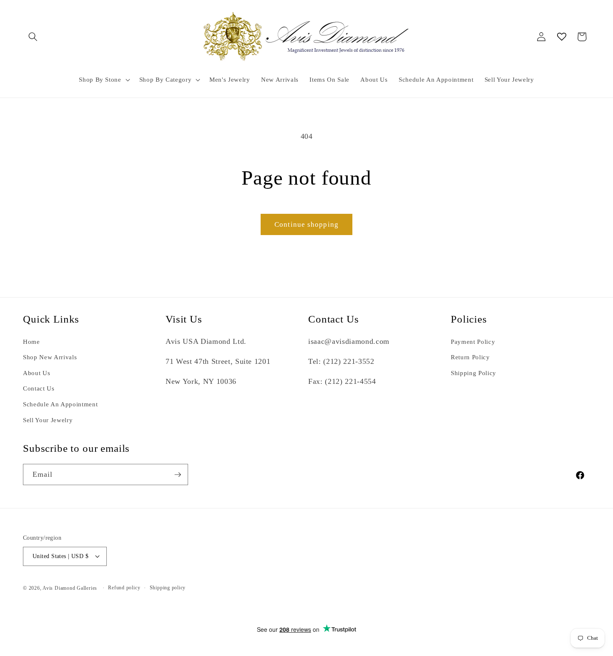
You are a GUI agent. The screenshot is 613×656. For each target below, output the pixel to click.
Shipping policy (168, 588)
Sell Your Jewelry (48, 419)
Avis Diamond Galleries (70, 588)
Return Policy (470, 357)
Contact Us (39, 388)
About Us (36, 372)
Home (31, 341)
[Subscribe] (178, 475)
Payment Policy (473, 341)
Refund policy (124, 588)
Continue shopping (306, 224)
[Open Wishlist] (562, 37)
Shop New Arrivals (50, 357)
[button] (33, 37)
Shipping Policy (473, 372)
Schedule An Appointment (60, 404)
